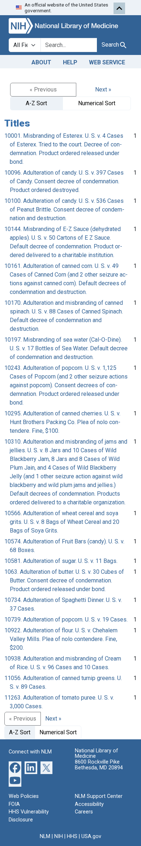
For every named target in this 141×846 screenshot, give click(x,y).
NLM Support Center (99, 796)
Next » (103, 89)
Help (70, 62)
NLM (45, 836)
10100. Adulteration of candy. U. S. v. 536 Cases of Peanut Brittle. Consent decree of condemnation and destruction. (64, 209)
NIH (58, 836)
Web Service (107, 62)
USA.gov (91, 836)
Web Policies (24, 796)
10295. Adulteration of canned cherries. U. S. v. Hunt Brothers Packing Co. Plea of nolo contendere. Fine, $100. (62, 422)
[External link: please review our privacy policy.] (15, 767)
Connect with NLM (30, 752)
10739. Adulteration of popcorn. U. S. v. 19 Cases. (66, 619)
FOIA (14, 804)
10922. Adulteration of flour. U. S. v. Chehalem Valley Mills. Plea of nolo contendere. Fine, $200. (61, 639)
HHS (72, 836)
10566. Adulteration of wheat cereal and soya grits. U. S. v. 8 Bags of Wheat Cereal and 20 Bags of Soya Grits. (61, 522)
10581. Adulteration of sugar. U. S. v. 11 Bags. (61, 560)
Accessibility (89, 804)
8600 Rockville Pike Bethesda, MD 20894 (99, 765)
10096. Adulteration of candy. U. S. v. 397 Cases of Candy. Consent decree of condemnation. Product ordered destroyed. (64, 181)
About (41, 62)
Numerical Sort (96, 103)
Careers (84, 812)
